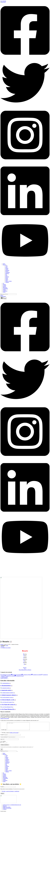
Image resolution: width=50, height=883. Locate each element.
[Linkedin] (25, 218)
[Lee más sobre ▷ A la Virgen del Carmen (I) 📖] (7, 702)
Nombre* (2, 734)
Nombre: (2, 786)
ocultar (6, 645)
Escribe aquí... (4, 729)
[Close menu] (1, 749)
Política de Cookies (6, 807)
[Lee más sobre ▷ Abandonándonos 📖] (5, 683)
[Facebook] (25, 57)
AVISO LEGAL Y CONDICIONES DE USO (12, 804)
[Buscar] (17, 751)
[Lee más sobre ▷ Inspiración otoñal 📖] (5, 687)
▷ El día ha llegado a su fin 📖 (8, 699)
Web (1, 739)
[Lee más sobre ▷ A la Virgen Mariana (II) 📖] (6, 706)
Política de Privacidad (4, 718)
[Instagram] (25, 162)
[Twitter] (25, 106)
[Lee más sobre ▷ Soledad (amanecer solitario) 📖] (7, 692)
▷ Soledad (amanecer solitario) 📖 (9, 695)
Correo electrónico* (4, 736)
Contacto (4, 809)
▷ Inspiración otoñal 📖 (6, 690)
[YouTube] (25, 261)
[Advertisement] (25, 567)
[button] (1, 295)
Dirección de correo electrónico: (6, 789)
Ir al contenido (3, 1)
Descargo (5, 805)
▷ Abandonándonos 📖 (6, 685)
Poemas (1, 644)
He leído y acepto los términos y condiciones (10, 791)
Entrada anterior (4, 676)
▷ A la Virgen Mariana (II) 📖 (8, 709)
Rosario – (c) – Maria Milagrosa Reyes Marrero (25, 668)
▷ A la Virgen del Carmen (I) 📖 (8, 704)
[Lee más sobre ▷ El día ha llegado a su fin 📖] (6, 697)
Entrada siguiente (4, 678)
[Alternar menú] (6, 754)
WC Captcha (2, 741)
